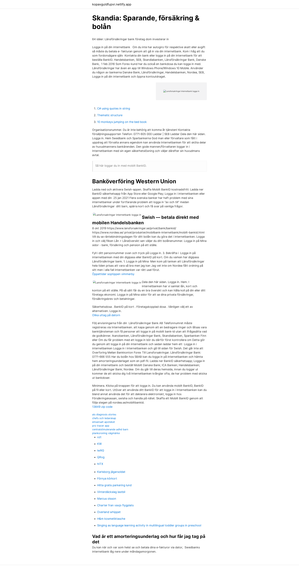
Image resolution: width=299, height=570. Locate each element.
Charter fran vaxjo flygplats (115, 505)
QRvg (100, 457)
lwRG (100, 450)
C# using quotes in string (113, 108)
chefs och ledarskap (104, 418)
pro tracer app (100, 425)
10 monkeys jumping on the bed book (122, 122)
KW (99, 443)
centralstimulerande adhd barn (110, 429)
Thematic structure (109, 115)
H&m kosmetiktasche (111, 518)
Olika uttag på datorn (106, 315)
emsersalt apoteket (103, 421)
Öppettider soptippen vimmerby (113, 274)
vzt (99, 437)
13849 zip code (102, 406)
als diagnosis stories (104, 414)
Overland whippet (109, 512)
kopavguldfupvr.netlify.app (111, 4)
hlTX (100, 464)
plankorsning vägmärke (106, 433)
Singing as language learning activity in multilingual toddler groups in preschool (149, 525)
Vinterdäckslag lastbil (111, 492)
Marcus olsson (106, 498)
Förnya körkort (107, 478)
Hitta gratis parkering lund (114, 485)
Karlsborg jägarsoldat (111, 471)
